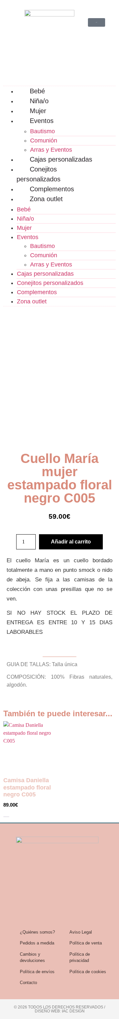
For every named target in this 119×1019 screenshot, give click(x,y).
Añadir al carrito (71, 541)
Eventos (42, 120)
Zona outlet (46, 198)
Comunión (43, 140)
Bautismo (42, 131)
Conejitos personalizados (38, 174)
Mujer (38, 110)
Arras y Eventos (51, 149)
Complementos (52, 189)
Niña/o (39, 101)
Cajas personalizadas (61, 159)
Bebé (37, 91)
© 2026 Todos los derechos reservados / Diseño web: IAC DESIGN (59, 1009)
